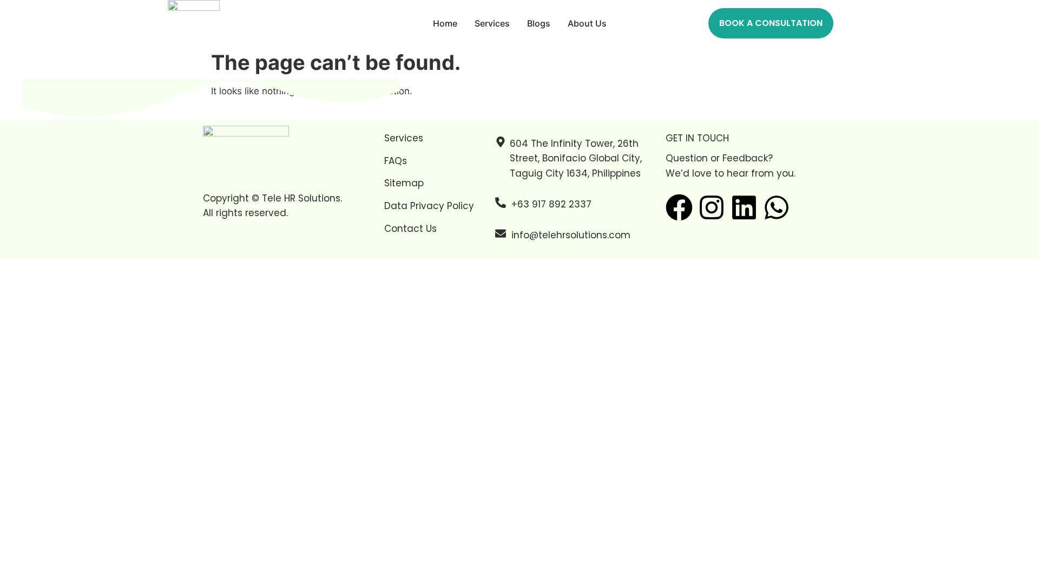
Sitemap (404, 183)
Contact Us (410, 228)
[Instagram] (711, 207)
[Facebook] (679, 207)
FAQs (395, 160)
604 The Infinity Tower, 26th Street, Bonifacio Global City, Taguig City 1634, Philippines (576, 158)
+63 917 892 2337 (551, 204)
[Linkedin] (744, 207)
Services (403, 138)
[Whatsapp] (776, 207)
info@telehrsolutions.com (570, 235)
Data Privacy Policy (429, 205)
